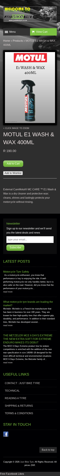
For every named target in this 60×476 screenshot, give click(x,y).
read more (7, 292)
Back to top (48, 449)
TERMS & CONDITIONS (19, 413)
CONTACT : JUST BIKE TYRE (22, 383)
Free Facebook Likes (12, 473)
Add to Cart (13, 163)
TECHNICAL (12, 390)
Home (6, 40)
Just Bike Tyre (27, 462)
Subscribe (15, 247)
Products (18, 40)
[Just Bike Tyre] (30, 14)
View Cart (41, 31)
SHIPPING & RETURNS (19, 405)
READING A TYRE (15, 398)
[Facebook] (5, 434)
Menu (12, 31)
